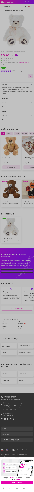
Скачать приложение (17, 482)
